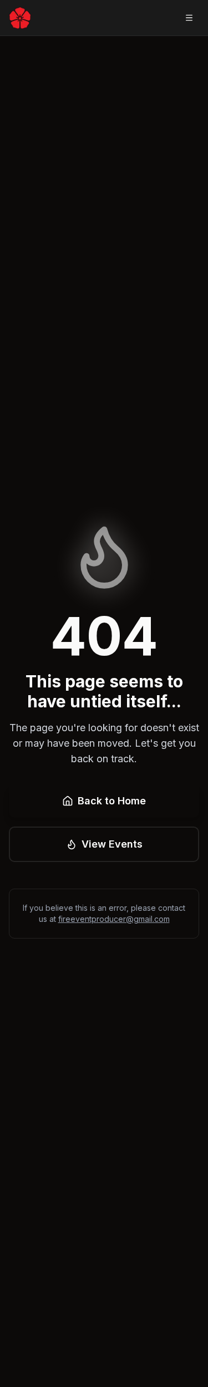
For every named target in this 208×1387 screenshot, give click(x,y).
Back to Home (112, 801)
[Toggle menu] (189, 18)
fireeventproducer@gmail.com (114, 919)
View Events (112, 844)
